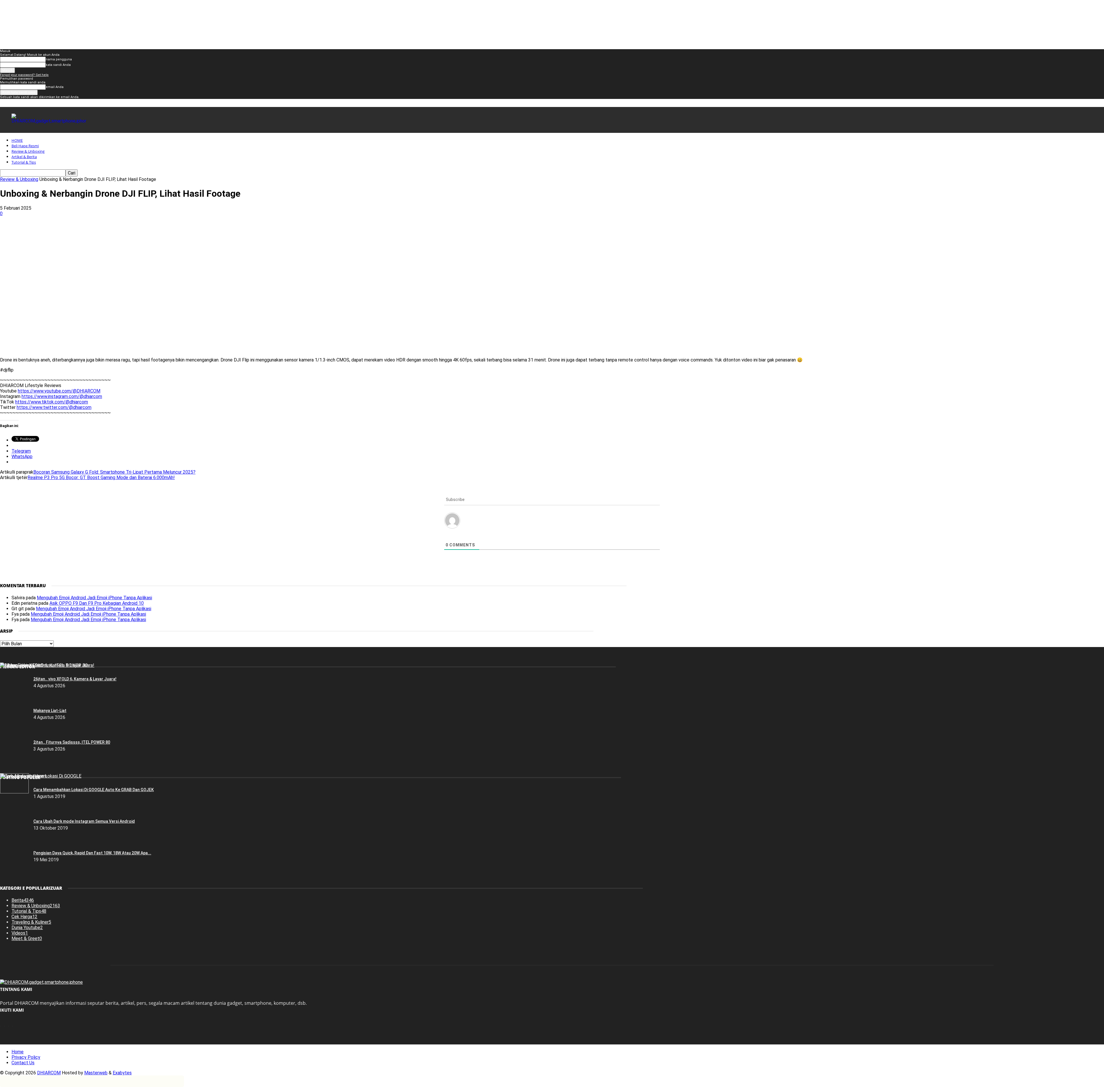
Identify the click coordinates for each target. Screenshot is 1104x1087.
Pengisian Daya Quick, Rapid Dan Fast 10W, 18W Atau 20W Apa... (92, 853)
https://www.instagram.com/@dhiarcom (62, 396)
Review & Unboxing (28, 151)
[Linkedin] (116, 232)
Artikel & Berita (24, 156)
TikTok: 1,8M (576, 10)
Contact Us (23, 1062)
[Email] (137, 232)
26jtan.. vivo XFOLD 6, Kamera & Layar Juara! (74, 679)
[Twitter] (75, 232)
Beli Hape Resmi (25, 145)
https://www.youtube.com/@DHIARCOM (59, 391)
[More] (178, 232)
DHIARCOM (49, 1072)
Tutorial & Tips (24, 162)
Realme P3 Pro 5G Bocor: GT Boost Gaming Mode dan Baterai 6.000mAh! (101, 477)
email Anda (55, 87)
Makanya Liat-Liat (49, 710)
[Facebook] (54, 232)
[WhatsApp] (95, 232)
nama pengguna (59, 59)
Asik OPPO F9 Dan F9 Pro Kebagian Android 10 (96, 603)
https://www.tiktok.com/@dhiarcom (51, 402)
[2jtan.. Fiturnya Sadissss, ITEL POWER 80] (44, 665)
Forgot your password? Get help (24, 75)
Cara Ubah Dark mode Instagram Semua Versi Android (84, 821)
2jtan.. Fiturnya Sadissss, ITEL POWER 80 (71, 742)
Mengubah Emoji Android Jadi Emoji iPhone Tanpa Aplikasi (94, 597)
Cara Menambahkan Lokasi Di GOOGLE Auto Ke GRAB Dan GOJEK (93, 789)
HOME (17, 140)
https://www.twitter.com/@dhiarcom (54, 407)
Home (18, 1052)
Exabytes (122, 1072)
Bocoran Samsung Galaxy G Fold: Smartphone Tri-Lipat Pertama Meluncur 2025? (114, 472)
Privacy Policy (26, 1057)
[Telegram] (157, 232)
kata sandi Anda (58, 65)
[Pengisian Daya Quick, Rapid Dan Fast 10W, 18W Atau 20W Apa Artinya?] (14, 792)
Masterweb (96, 1072)
